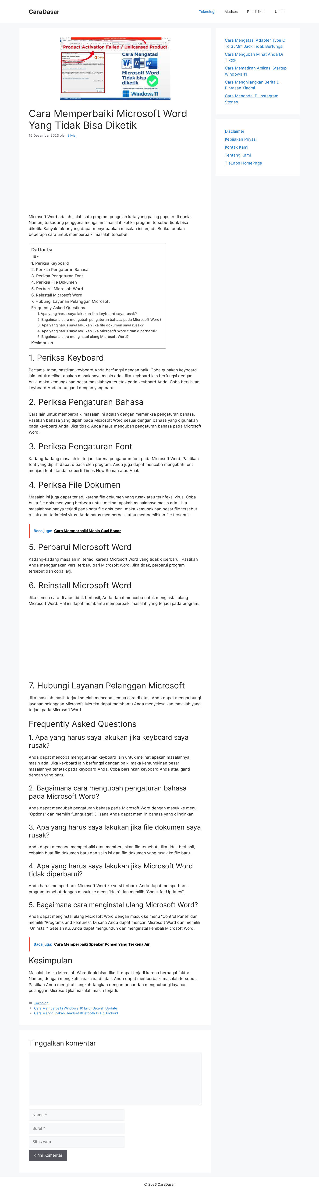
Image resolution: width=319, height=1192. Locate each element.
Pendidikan (256, 11)
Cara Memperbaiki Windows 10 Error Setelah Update (75, 1008)
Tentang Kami (238, 155)
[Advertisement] (115, 179)
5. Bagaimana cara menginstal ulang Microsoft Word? (83, 336)
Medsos (231, 11)
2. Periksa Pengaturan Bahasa (60, 269)
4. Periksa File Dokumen (54, 282)
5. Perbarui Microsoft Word (57, 288)
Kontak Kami (236, 147)
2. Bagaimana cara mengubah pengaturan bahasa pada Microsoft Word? (99, 319)
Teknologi (207, 11)
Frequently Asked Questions (58, 307)
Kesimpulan (42, 342)
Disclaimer (234, 131)
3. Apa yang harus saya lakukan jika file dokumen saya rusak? (90, 325)
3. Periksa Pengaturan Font (57, 276)
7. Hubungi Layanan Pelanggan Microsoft (70, 301)
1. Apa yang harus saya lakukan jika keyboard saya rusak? (87, 313)
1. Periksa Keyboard (50, 263)
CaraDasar (44, 11)
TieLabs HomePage (243, 163)
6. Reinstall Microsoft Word (56, 295)
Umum (280, 11)
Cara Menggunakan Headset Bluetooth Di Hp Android (76, 1013)
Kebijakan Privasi (241, 139)
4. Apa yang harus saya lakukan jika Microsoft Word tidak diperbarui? (97, 331)
